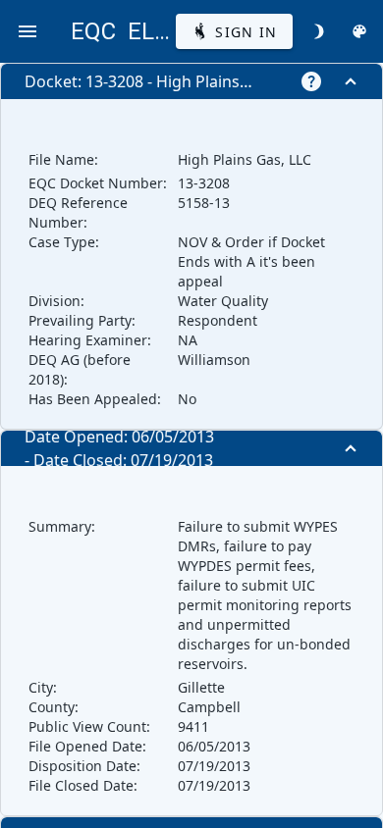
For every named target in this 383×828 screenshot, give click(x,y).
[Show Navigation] (27, 31)
